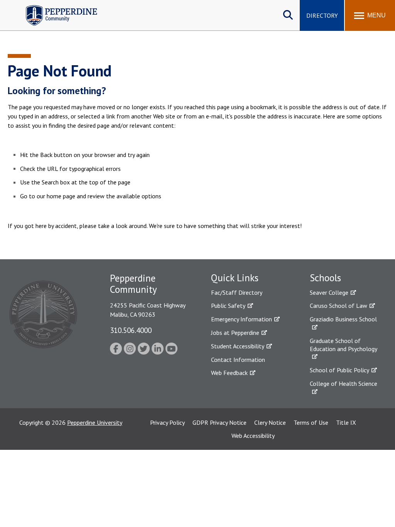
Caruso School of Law (338, 305)
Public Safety (228, 305)
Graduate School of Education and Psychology (343, 345)
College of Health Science (343, 383)
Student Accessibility (237, 346)
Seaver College (329, 292)
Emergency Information (241, 319)
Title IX (346, 422)
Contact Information (238, 359)
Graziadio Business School (343, 319)
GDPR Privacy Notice (219, 422)
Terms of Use (311, 422)
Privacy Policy (167, 422)
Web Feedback (229, 373)
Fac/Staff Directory (236, 292)
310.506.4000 (131, 330)
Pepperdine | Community (55, 7)
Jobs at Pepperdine (235, 332)
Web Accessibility (253, 435)
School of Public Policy (339, 370)
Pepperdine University (94, 422)
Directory (322, 15)
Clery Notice (270, 422)
